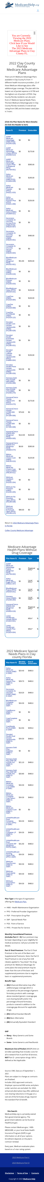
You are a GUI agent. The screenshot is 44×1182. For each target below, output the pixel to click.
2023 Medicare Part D (20, 1163)
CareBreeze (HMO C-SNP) (10, 712)
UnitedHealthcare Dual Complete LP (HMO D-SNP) (12, 832)
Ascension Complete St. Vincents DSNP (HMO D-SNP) (11, 692)
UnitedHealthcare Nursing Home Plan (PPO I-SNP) (12, 854)
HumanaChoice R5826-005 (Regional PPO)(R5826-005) (12, 435)
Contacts (35, 1173)
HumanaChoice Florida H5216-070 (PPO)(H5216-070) (12, 401)
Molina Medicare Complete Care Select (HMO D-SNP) (10, 797)
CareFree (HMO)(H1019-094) (11, 298)
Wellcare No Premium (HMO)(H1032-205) (11, 489)
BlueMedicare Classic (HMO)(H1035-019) (11, 271)
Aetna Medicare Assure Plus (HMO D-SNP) (10, 681)
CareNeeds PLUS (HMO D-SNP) (11, 728)
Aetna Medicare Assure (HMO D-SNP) (11, 670)
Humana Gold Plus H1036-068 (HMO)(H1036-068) (11, 380)
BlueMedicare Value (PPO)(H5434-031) (11, 290)
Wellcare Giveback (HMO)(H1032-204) (11, 479)
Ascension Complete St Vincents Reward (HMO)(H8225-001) (11, 235)
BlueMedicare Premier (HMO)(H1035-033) (11, 281)
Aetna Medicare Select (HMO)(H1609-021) (11, 211)
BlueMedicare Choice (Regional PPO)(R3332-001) (11, 261)
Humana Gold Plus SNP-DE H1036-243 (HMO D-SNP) (11, 773)
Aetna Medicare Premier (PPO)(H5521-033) (11, 189)
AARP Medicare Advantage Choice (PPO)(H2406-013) (11, 151)
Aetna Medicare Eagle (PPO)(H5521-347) (11, 581)
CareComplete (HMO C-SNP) (11, 720)
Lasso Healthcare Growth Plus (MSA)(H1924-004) (11, 629)
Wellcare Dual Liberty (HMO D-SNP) (10, 873)
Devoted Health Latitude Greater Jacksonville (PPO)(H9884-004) (11, 355)
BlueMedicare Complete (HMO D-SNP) (11, 703)
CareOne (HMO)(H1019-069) (11, 306)
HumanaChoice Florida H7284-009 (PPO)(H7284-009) (12, 423)
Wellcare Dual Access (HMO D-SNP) (11, 864)
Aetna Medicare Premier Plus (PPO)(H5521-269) (11, 200)
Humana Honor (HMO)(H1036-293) (11, 598)
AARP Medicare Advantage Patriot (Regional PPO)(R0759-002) (11, 569)
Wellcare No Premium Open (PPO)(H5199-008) (11, 499)
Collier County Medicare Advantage (19, 530)
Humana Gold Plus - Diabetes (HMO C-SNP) (11, 751)
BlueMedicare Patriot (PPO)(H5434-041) (11, 590)
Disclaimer (9, 1173)
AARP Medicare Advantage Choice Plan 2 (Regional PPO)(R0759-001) (11, 165)
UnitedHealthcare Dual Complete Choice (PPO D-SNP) (12, 821)
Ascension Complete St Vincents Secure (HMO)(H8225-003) (11, 249)
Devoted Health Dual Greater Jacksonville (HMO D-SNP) (10, 739)
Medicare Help (29, 1179)
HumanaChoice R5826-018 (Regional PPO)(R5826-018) (12, 608)
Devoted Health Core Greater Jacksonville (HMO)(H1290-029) (11, 326)
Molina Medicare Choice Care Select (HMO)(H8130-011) (11, 469)
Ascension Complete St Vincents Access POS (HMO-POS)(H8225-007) (11, 222)
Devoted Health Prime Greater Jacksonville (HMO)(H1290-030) (11, 369)
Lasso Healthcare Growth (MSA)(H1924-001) (11, 618)
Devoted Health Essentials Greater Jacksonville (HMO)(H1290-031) (11, 340)
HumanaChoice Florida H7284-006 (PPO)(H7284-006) (12, 412)
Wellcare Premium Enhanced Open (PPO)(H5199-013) (11, 509)
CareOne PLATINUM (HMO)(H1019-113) (11, 315)
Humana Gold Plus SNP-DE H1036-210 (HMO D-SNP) (11, 762)
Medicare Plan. (21, 902)
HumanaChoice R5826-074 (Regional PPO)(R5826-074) (12, 446)
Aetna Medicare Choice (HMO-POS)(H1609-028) (11, 177)
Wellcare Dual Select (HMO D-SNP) (10, 883)
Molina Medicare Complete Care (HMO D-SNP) (10, 785)
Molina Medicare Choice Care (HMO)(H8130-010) (11, 458)
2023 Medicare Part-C (20, 1157)
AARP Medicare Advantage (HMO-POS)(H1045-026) (11, 140)
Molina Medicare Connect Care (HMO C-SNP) (11, 809)
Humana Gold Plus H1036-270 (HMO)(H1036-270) (11, 390)
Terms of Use (22, 1173)
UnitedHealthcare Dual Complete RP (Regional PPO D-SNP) (12, 844)
